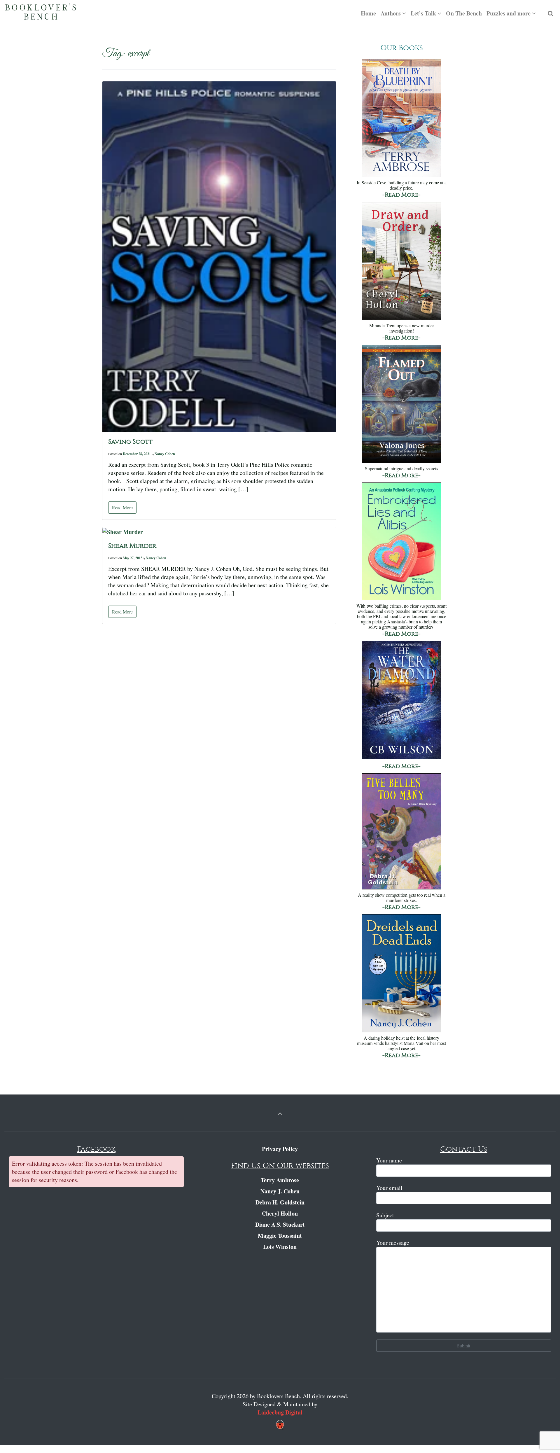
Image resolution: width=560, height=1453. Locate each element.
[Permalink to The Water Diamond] (401, 700)
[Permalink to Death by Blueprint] (401, 118)
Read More (122, 507)
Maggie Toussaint (280, 1235)
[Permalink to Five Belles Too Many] (401, 832)
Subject (385, 1215)
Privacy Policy (280, 1149)
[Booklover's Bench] (40, 13)
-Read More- (401, 194)
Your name (389, 1160)
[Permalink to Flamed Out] (401, 404)
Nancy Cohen (165, 453)
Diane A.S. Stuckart (280, 1224)
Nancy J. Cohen (280, 1191)
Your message (392, 1242)
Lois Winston (280, 1246)
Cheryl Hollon (280, 1213)
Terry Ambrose (280, 1180)
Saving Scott (130, 441)
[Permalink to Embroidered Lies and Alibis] (401, 542)
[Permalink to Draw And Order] (401, 261)
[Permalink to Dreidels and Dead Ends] (401, 974)
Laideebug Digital (280, 1412)
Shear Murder (132, 546)
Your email (389, 1188)
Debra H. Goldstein (280, 1202)
